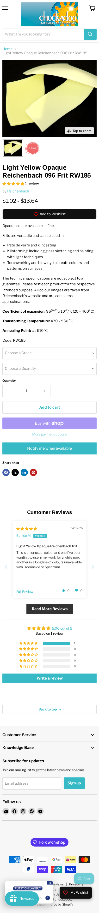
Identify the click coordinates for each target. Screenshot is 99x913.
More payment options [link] (49, 434)
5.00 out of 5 (62, 628)
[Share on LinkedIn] (24, 472)
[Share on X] (15, 472)
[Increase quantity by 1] (44, 391)
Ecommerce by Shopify (56, 904)
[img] (26, 529)
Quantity (9, 380)
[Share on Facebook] (6, 472)
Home (7, 49)
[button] (13, 148)
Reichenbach (18, 191)
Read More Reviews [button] (50, 609)
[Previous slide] (6, 566)
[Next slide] (93, 566)
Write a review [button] (50, 678)
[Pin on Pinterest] (33, 472)
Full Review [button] (24, 592)
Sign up (74, 783)
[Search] (90, 34)
